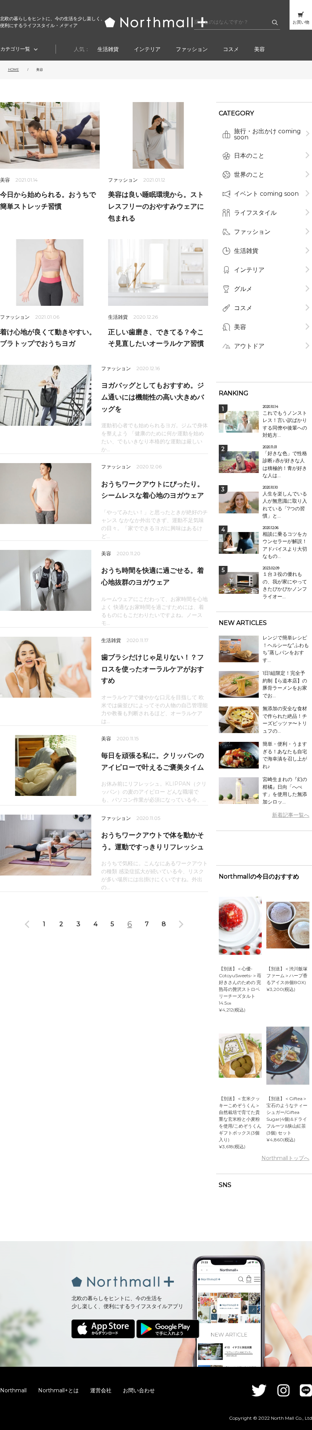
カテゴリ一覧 (15, 49)
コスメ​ (231, 49)
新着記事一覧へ (290, 815)
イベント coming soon (266, 193)
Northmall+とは (58, 1390)
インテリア (147, 49)
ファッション (192, 49)
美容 (259, 49)
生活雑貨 (108, 49)
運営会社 (100, 1390)
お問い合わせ (139, 1390)
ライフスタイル (255, 212)
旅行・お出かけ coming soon (267, 134)
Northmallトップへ (285, 1158)
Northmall (13, 1390)
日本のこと (249, 155)
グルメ (243, 288)
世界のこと (249, 174)
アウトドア (249, 346)
